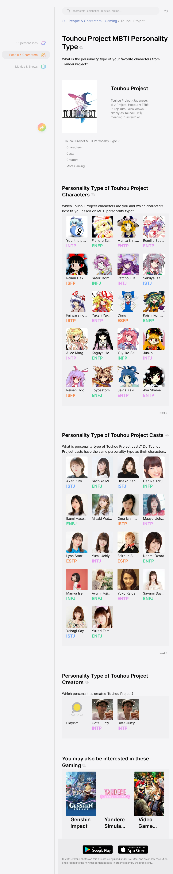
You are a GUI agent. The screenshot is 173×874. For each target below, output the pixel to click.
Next (162, 412)
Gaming (111, 21)
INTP (71, 245)
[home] (63, 21)
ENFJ (97, 395)
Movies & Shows (26, 66)
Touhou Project (132, 21)
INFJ (96, 283)
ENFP (97, 245)
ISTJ (147, 283)
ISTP (71, 320)
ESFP (123, 320)
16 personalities (27, 43)
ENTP (123, 245)
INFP (122, 358)
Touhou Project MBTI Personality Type (90, 141)
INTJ (122, 283)
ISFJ (122, 486)
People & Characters (85, 21)
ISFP (71, 283)
